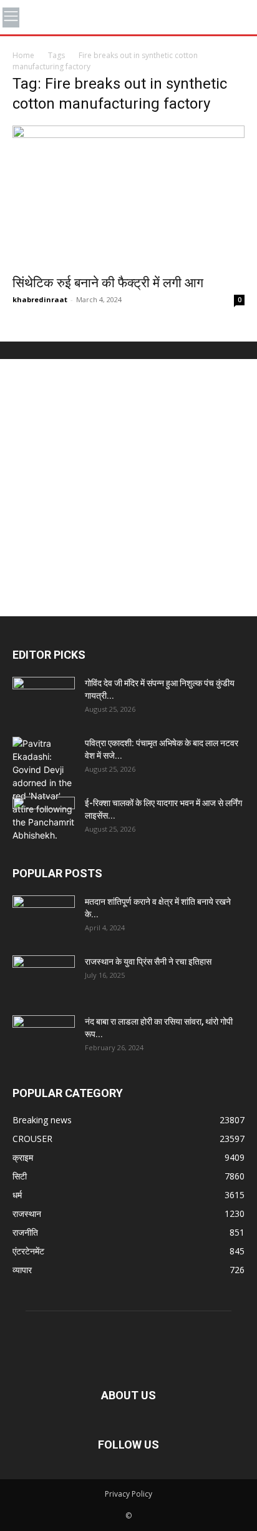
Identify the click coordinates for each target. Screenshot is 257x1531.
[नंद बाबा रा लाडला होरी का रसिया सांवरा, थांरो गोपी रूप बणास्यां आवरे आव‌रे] (43, 1037)
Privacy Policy (128, 1494)
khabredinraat (39, 299)
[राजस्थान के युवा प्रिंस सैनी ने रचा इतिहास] (43, 977)
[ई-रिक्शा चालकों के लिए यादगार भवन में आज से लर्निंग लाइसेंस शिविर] (43, 818)
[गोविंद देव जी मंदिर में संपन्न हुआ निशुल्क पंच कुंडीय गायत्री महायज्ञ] (43, 699)
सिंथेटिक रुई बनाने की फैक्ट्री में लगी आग (107, 282)
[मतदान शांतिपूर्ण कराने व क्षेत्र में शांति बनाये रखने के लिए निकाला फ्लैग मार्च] (43, 917)
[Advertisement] (128, 487)
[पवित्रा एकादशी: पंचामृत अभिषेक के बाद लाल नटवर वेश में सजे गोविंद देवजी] (43, 789)
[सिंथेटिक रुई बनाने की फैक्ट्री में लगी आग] (128, 196)
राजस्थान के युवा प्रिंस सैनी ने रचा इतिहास (148, 962)
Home (23, 55)
